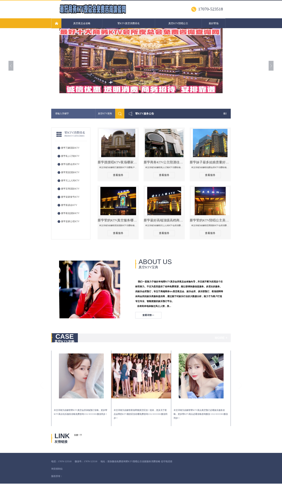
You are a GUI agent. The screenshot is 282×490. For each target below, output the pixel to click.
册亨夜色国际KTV (70, 213)
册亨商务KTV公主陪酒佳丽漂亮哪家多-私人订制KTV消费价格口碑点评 (164, 162)
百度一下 (78, 435)
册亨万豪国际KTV (70, 148)
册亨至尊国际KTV (70, 189)
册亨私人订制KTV (70, 156)
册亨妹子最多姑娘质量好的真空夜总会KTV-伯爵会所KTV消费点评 (210, 162)
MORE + (221, 338)
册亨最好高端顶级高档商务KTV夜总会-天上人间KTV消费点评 (164, 220)
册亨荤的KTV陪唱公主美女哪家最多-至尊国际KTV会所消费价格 (210, 220)
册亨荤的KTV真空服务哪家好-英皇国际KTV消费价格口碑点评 (118, 220)
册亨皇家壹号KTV (70, 197)
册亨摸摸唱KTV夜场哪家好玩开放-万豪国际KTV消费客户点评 (118, 162)
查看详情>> (148, 315)
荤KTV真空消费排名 (129, 23)
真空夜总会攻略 (81, 23)
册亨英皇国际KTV (70, 172)
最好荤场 (214, 23)
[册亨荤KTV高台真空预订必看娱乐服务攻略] (141, 375)
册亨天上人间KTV (70, 180)
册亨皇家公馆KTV (70, 221)
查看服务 (118, 175)
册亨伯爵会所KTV (70, 164)
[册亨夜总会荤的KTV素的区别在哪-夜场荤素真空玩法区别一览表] (81, 375)
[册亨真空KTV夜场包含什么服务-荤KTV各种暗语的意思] (201, 375)
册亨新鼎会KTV (69, 205)
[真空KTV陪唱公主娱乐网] (92, 13)
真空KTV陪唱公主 (178, 23)
